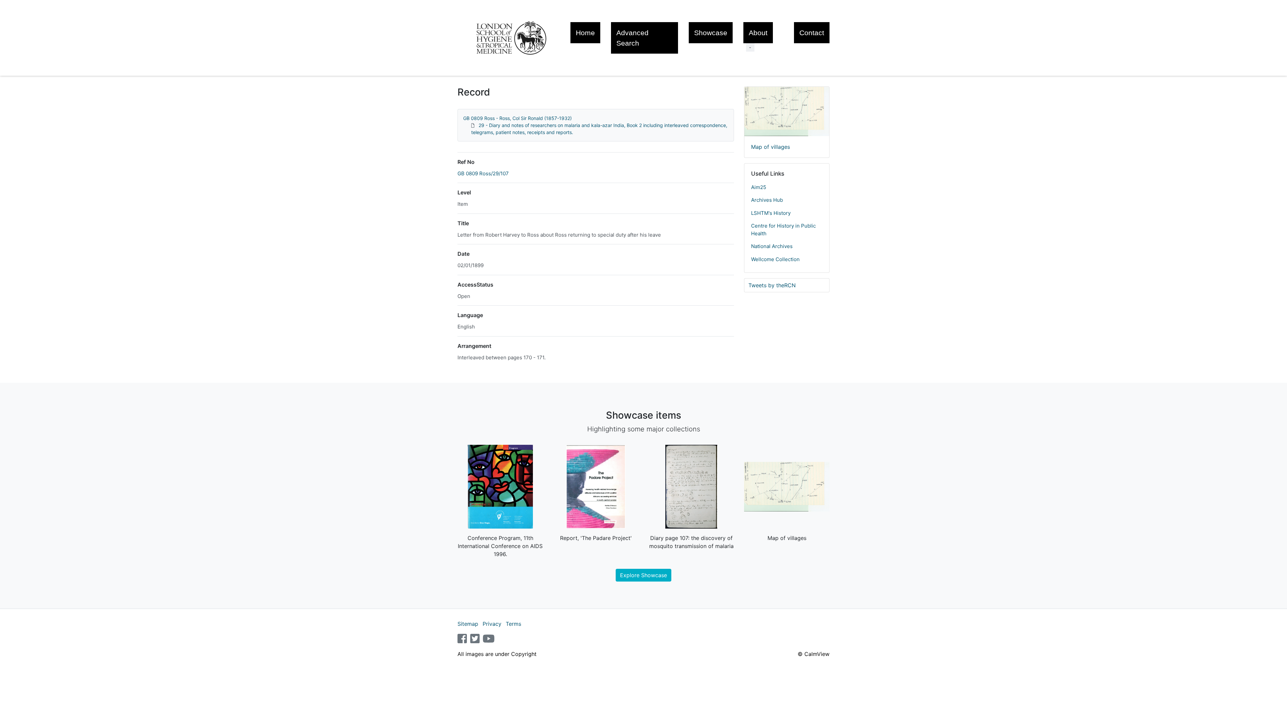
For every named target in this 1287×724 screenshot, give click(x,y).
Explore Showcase (643, 575)
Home (585, 33)
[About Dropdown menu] (750, 47)
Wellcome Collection (775, 259)
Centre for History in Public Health (783, 230)
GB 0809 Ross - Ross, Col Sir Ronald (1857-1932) (517, 118)
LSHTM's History (771, 213)
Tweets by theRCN (772, 285)
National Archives (772, 246)
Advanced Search (632, 38)
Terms (513, 623)
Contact (811, 33)
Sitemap (467, 623)
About (758, 33)
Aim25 (758, 187)
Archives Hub (767, 200)
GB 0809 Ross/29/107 (483, 173)
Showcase (710, 33)
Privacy (492, 623)
